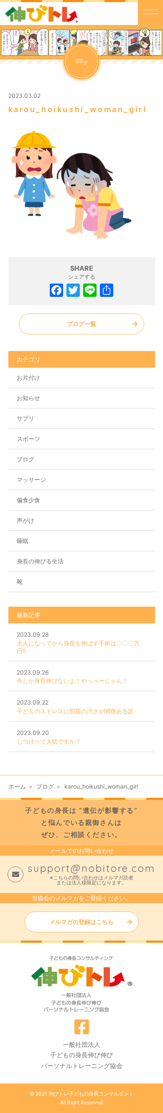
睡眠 (22, 540)
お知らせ (28, 397)
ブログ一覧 (81, 323)
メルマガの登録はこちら (81, 921)
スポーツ (28, 438)
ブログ (25, 459)
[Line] (90, 291)
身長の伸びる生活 (40, 561)
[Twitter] (73, 291)
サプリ (25, 418)
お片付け (28, 377)
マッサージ (31, 479)
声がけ (25, 520)
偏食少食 (28, 499)
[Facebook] (56, 291)
